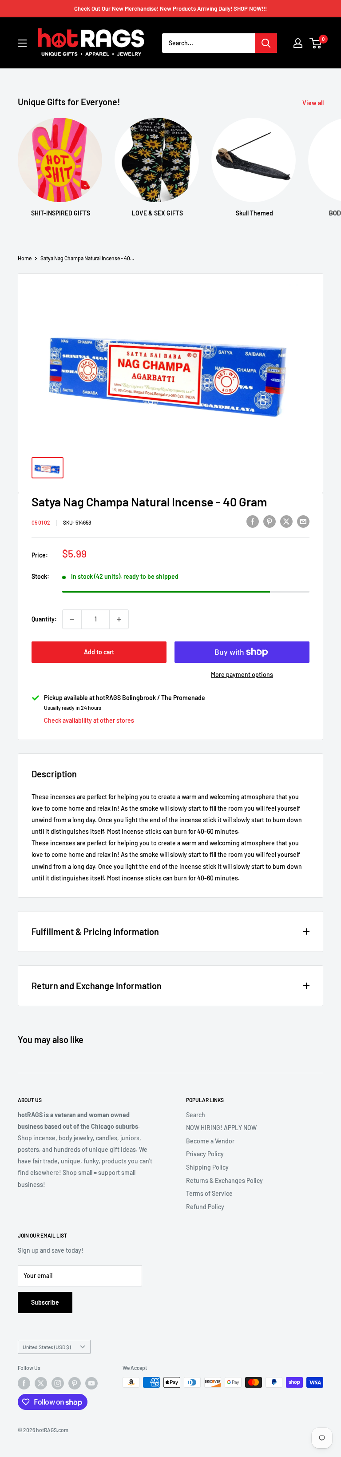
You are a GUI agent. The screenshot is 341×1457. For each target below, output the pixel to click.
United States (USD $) (47, 1347)
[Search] (266, 43)
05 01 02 (41, 522)
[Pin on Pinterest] (269, 521)
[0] (315, 43)
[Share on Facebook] (252, 521)
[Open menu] (22, 43)
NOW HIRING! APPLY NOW (221, 1127)
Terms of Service (209, 1193)
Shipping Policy (207, 1167)
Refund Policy (205, 1206)
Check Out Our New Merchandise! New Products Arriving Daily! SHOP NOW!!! (170, 8)
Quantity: (44, 619)
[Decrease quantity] (72, 619)
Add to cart (99, 652)
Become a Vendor (210, 1141)
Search (195, 1115)
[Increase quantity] (119, 619)
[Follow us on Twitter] (41, 1383)
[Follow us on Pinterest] (74, 1383)
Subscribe (45, 1302)
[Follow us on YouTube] (91, 1383)
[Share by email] (303, 521)
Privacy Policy (205, 1154)
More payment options (242, 674)
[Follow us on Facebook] (24, 1383)
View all (313, 103)
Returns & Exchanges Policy (224, 1180)
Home (25, 258)
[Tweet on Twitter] (286, 521)
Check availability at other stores (89, 720)
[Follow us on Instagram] (58, 1383)
